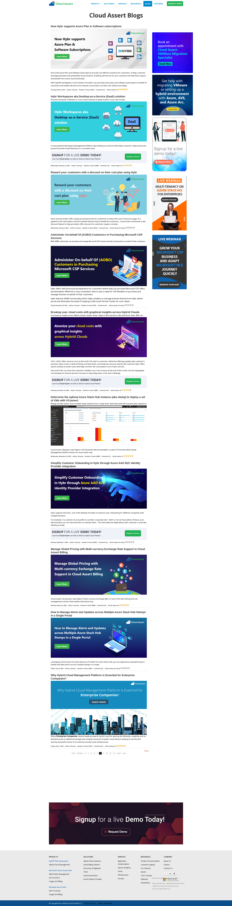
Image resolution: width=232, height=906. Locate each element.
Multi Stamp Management (59, 874)
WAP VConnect (55, 891)
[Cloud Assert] (61, 5)
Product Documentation (150, 861)
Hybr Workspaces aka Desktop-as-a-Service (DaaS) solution (88, 96)
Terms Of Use (89, 903)
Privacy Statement (105, 903)
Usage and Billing (55, 881)
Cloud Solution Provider (92, 879)
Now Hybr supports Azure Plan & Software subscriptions (86, 26)
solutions (109, 4)
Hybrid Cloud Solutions (92, 861)
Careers (167, 864)
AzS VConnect (54, 878)
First (73, 753)
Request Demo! (133, 156)
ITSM (85, 872)
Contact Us (168, 868)
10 (107, 753)
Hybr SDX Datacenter (58, 861)
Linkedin (174, 873)
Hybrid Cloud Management (59, 864)
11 (110, 753)
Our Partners (146, 868)
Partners (158, 4)
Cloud (120, 871)
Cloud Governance (90, 875)
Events (143, 872)
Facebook (165, 873)
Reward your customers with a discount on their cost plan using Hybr (94, 172)
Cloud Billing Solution (91, 864)
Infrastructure (123, 875)
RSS (147, 751)
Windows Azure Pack (57, 887)
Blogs (148, 4)
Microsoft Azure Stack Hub (60, 870)
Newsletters (145, 883)
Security (121, 878)
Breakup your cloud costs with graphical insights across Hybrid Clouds (95, 312)
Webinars (144, 879)
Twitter (170, 873)
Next (118, 753)
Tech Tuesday (146, 875)
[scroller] (228, 903)
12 (114, 753)
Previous (80, 753)
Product (95, 4)
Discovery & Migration (92, 868)
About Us (167, 861)
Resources (135, 4)
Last (124, 753)
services (122, 4)
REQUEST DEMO (175, 3)
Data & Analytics (124, 867)
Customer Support (148, 864)
